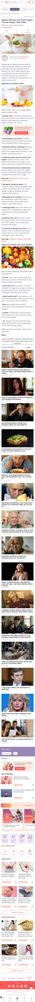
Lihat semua (29, 805)
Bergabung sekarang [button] (21, 132)
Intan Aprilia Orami (24, 56)
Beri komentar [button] (19, 768)
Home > (3, 13)
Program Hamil (14, 9)
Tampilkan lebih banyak (17, 912)
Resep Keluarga (6, 964)
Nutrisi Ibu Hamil (6, 753)
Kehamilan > (9, 13)
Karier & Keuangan (7, 940)
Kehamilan (5, 9)
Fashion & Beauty (23, 964)
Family (15, 753)
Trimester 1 (24, 9)
